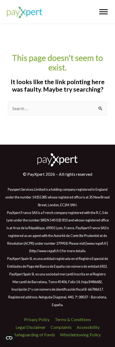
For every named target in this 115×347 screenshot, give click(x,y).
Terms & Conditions (73, 319)
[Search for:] (57, 108)
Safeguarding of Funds (34, 334)
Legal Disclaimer (31, 327)
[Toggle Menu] (103, 11)
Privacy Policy (37, 319)
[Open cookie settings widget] (9, 338)
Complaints (61, 327)
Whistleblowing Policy (80, 334)
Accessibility (88, 327)
